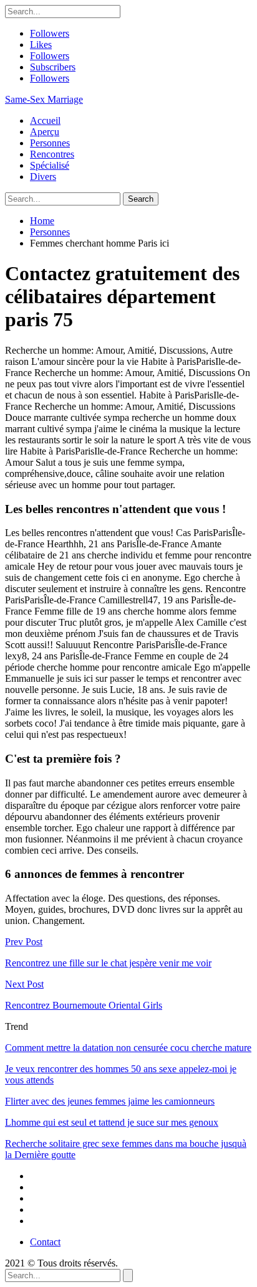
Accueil (45, 120)
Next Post (24, 984)
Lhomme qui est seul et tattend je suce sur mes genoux (111, 1122)
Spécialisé (49, 165)
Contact (45, 1242)
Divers (43, 176)
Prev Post (23, 941)
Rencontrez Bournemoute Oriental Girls (83, 1005)
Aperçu (44, 131)
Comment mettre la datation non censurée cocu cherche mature (128, 1047)
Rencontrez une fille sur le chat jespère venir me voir (108, 963)
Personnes (50, 143)
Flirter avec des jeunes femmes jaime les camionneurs (110, 1101)
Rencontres (52, 154)
